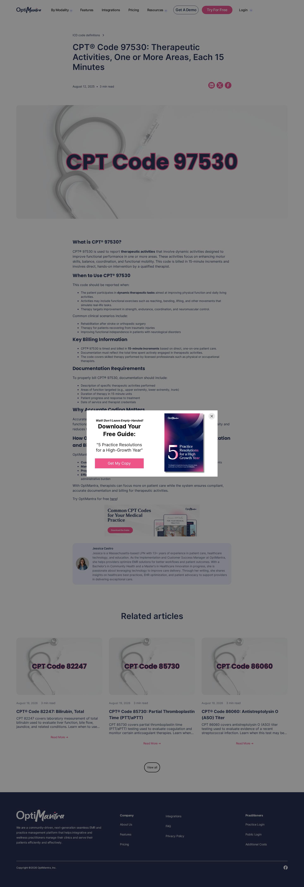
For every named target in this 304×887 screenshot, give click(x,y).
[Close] (211, 416)
